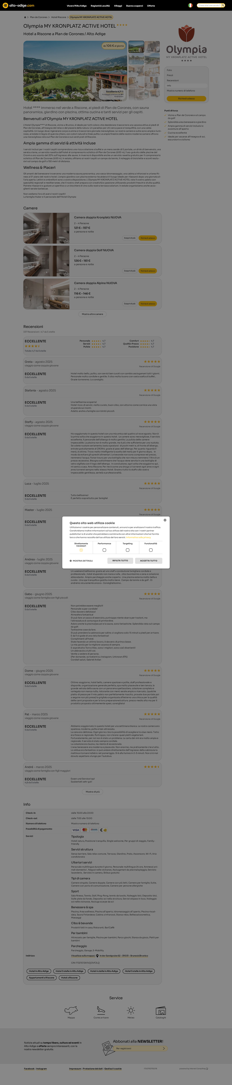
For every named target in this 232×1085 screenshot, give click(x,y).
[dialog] (116, 542)
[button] (81, 560)
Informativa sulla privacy (138, 537)
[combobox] (165, 520)
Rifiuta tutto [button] (120, 560)
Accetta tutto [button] (148, 561)
